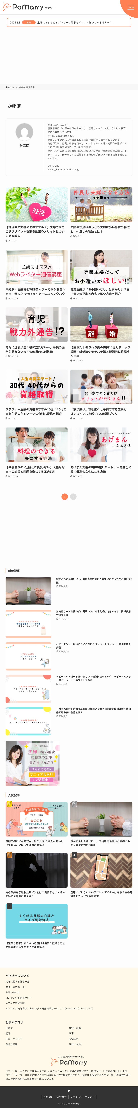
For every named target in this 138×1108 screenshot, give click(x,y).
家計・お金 (75, 1044)
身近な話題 (12, 1044)
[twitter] (69, 1090)
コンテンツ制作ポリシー (19, 997)
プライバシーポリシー (82, 1096)
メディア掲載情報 (15, 1003)
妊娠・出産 (75, 1028)
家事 (71, 1033)
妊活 (8, 1033)
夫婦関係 (74, 1039)
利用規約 (48, 1096)
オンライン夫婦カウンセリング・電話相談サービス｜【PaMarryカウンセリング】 (50, 1008)
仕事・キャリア (14, 1039)
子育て (9, 1028)
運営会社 (62, 1096)
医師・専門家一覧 (15, 987)
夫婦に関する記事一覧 (18, 981)
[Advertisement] (69, 57)
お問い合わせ (13, 992)
